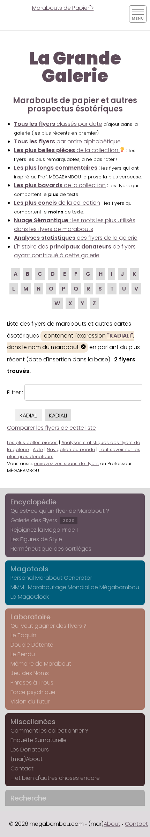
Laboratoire (30, 617)
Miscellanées (32, 722)
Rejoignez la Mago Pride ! (44, 530)
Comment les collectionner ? (49, 731)
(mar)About (26, 759)
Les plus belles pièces (32, 442)
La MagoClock (29, 597)
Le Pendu (22, 654)
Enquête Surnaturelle (38, 740)
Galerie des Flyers (42, 520)
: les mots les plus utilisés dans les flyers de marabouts (74, 224)
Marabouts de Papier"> (63, 8)
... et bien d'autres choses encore (55, 778)
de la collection (67, 150)
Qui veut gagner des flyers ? (48, 626)
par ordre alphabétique (67, 141)
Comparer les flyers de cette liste (51, 428)
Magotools (29, 569)
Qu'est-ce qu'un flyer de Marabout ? (59, 511)
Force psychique (32, 692)
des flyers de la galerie (75, 238)
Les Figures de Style (36, 539)
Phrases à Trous (31, 683)
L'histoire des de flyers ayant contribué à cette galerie (75, 251)
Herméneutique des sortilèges (50, 549)
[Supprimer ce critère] (83, 347)
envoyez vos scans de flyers (66, 463)
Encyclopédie (33, 502)
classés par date (58, 124)
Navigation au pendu (71, 449)
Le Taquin (23, 635)
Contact (21, 768)
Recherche (28, 798)
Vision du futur (30, 702)
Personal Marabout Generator (51, 578)
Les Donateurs (29, 750)
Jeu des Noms (29, 673)
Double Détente (31, 645)
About (112, 824)
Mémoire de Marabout (40, 664)
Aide (38, 449)
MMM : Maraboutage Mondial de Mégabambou (74, 587)
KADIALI (29, 415)
